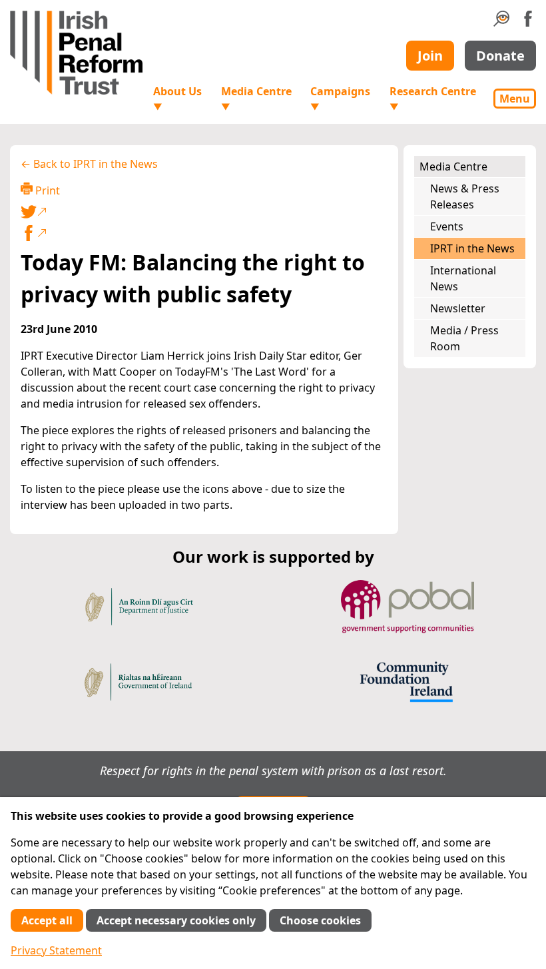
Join (430, 56)
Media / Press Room (464, 338)
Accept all (47, 920)
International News (463, 278)
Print (46, 190)
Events (446, 226)
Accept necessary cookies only (176, 920)
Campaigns (340, 98)
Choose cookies (320, 920)
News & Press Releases (464, 196)
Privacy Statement (56, 950)
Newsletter (457, 308)
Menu (514, 98)
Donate (500, 56)
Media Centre (256, 98)
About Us (177, 98)
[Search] (501, 22)
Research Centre (433, 98)
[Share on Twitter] (201, 212)
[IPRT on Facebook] (528, 22)
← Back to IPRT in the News (89, 164)
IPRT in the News (472, 248)
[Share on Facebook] (204, 233)
